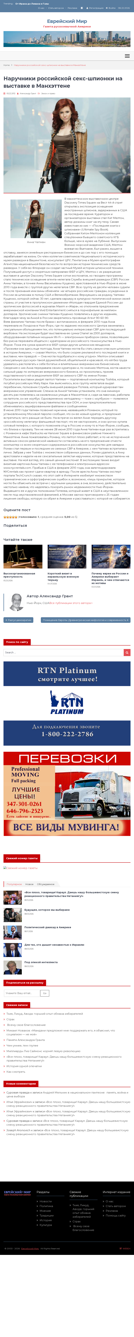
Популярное (14, 884)
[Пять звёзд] (16, 517)
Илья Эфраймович (19, 1102)
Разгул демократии (19, 620)
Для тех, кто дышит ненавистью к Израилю (54, 944)
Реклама (72, 8)
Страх (10, 1019)
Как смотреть (16, 1071)
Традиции (47, 1215)
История (46, 1220)
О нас (41, 8)
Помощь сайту (116, 1215)
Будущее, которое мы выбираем (47, 909)
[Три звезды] (10, 517)
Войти (112, 8)
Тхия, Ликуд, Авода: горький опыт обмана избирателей (44, 1013)
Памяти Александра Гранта (25, 1040)
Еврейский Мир (67, 21)
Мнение (45, 1210)
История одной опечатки (24, 1066)
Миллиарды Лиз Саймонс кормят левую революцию (43, 1051)
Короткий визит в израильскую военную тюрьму (63, 576)
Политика (46, 1206)
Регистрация (96, 8)
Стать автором (56, 8)
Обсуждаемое (45, 884)
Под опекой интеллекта (41, 962)
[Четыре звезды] (13, 517)
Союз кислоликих (26, 3)
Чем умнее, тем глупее (22, 1045)
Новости (46, 1201)
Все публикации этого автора (70, 603)
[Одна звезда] (4, 517)
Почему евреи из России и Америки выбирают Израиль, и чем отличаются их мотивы (110, 578)
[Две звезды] (7, 517)
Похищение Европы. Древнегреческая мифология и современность (84, 620)
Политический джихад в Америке (47, 927)
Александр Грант (28, 93)
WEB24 (126, 1248)
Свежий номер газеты (22, 858)
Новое (29, 884)
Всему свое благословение (26, 1025)
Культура (46, 1225)
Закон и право (48, 93)
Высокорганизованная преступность (19, 575)
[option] (41, 4)
